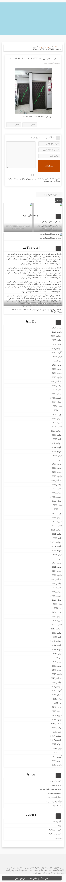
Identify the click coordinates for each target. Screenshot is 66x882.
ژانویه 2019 (57, 674)
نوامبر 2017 (57, 728)
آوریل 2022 (57, 513)
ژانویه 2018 (57, 719)
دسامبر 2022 (56, 480)
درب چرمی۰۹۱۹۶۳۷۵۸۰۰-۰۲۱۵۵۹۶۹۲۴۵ (32, 58)
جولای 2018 (57, 695)
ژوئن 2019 (57, 653)
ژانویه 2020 (57, 624)
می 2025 (58, 361)
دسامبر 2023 (56, 431)
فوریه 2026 (57, 328)
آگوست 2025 (56, 352)
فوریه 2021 (57, 571)
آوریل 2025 (57, 365)
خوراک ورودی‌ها (55, 829)
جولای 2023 (57, 451)
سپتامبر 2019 (56, 641)
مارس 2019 (57, 666)
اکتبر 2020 (57, 587)
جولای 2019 (57, 649)
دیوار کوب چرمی (55, 797)
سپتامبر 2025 (56, 348)
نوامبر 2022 (57, 484)
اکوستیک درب (44, 47)
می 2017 (58, 752)
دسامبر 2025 (56, 336)
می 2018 (58, 703)
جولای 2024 (57, 402)
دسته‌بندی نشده (55, 793)
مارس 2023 (57, 468)
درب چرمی (57, 785)
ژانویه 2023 (57, 476)
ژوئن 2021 (57, 554)
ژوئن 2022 (57, 505)
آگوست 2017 (56, 740)
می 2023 (58, 460)
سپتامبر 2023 (56, 443)
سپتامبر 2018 (56, 686)
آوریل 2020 (57, 612)
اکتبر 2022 (57, 488)
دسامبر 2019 (56, 629)
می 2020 (58, 608)
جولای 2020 (57, 600)
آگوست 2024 (56, 398)
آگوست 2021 (56, 546)
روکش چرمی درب (54, 801)
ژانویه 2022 (57, 526)
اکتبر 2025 (57, 344)
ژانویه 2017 (57, 765)
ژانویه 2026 (57, 332)
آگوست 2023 (56, 447)
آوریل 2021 (57, 563)
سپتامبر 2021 (56, 542)
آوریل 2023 (57, 464)
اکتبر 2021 (57, 538)
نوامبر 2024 (57, 385)
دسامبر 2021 (56, 530)
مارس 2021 (57, 567)
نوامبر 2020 (57, 583)
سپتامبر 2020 (56, 591)
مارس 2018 (57, 711)
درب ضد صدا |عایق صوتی (51, 789)
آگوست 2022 (56, 497)
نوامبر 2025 (57, 340)
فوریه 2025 (57, 373)
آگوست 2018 (56, 690)
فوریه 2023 (57, 472)
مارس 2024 (57, 418)
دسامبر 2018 (56, 678)
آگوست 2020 (56, 596)
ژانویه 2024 (57, 427)
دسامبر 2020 (56, 579)
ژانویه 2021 (57, 575)
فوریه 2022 (57, 521)
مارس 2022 (57, 517)
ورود (60, 825)
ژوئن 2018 (57, 699)
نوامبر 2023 (57, 435)
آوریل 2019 (57, 662)
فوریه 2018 (57, 715)
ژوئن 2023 (57, 455)
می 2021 (58, 559)
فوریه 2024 (57, 422)
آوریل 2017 (57, 756)
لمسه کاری (57, 805)
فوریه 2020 (57, 620)
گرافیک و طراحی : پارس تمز (31, 878)
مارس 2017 (57, 761)
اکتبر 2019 (57, 637)
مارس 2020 (57, 616)
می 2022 (58, 509)
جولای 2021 (57, 550)
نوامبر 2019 (57, 633)
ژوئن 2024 (57, 406)
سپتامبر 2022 (56, 493)
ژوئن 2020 (57, 604)
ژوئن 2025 (57, 356)
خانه (56, 47)
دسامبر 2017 (56, 723)
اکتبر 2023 (57, 439)
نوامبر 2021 (57, 534)
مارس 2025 (57, 369)
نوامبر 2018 (57, 682)
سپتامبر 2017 (56, 736)
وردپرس (58, 838)
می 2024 (58, 410)
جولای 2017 (57, 744)
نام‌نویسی (57, 821)
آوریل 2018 (57, 707)
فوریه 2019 (57, 670)
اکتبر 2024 (57, 389)
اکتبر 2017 (57, 732)
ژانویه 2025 (57, 377)
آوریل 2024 (57, 414)
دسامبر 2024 (56, 381)
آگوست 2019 (56, 645)
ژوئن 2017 (57, 748)
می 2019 (58, 657)
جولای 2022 (57, 501)
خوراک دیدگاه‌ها (55, 834)
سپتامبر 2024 (56, 394)
